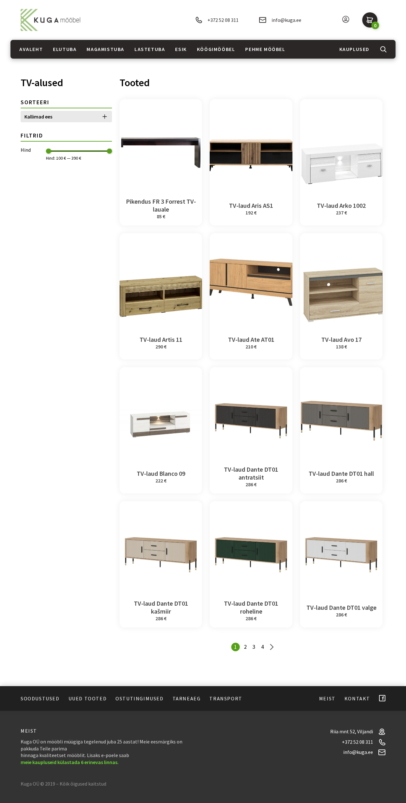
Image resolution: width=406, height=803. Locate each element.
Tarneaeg (187, 698)
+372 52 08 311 (223, 20)
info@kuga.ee (286, 20)
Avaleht (31, 49)
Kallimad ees (38, 116)
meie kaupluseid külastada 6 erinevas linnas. (70, 762)
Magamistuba (105, 49)
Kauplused (354, 49)
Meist (327, 698)
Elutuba (64, 49)
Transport (225, 698)
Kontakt (357, 698)
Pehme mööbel (265, 49)
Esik (181, 49)
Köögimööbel (216, 49)
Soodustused (40, 698)
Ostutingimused (139, 698)
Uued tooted (88, 698)
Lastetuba (149, 49)
